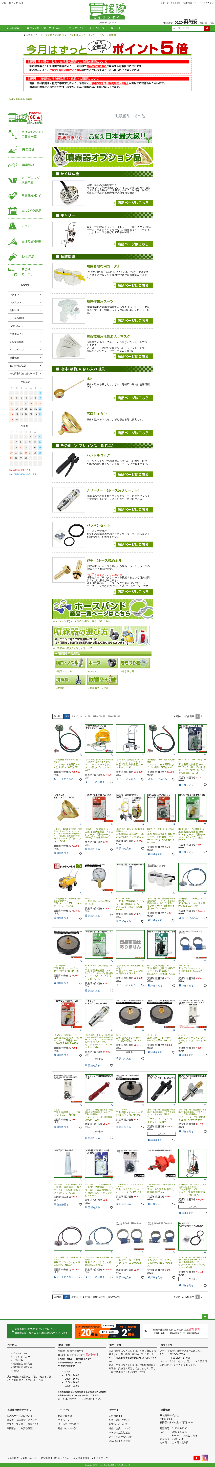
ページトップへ (205, 1317)
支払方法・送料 (38, 28)
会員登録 (176, 3)
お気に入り (78, 28)
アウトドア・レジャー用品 (25, 226)
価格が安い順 (99, 716)
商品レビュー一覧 (67, 1428)
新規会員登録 (65, 1415)
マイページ (98, 28)
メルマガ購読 (17, 342)
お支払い (12, 1345)
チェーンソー (100, 35)
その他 (25, 272)
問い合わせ (58, 28)
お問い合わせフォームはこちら (186, 1350)
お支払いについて (118, 1424)
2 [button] (201, 716)
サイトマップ (101, 1458)
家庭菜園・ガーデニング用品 (25, 180)
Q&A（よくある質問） (121, 1441)
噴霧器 (112, 35)
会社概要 (14, 28)
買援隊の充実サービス (19, 1409)
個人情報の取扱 (18, 365)
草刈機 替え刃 (61, 35)
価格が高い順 (114, 716)
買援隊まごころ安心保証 (20, 1428)
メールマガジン (207, 3)
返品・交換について (119, 1428)
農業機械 (20, 99)
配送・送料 (64, 1345)
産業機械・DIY (25, 195)
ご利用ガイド (190, 3)
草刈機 (48, 35)
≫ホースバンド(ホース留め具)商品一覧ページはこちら (81, 621)
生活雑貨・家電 (25, 241)
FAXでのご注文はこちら (185, 1435)
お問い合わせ (17, 326)
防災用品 (25, 257)
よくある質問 (17, 318)
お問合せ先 (166, 1345)
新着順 (75, 716)
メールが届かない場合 (120, 1436)
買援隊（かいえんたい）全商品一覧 (25, 134)
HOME (11, 99)
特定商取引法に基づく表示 (24, 373)
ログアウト (15, 302)
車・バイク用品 (25, 211)
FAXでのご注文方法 (119, 1432)
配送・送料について (119, 1420)
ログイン (165, 3)
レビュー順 (85, 716)
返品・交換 (115, 1345)
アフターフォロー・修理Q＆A (22, 1424)
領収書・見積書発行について (22, 1420)
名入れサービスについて (20, 1415)
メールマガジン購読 (68, 1424)
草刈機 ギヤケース (81, 35)
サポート (114, 1409)
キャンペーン (17, 349)
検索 (206, 28)
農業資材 (25, 165)
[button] (206, 716)
